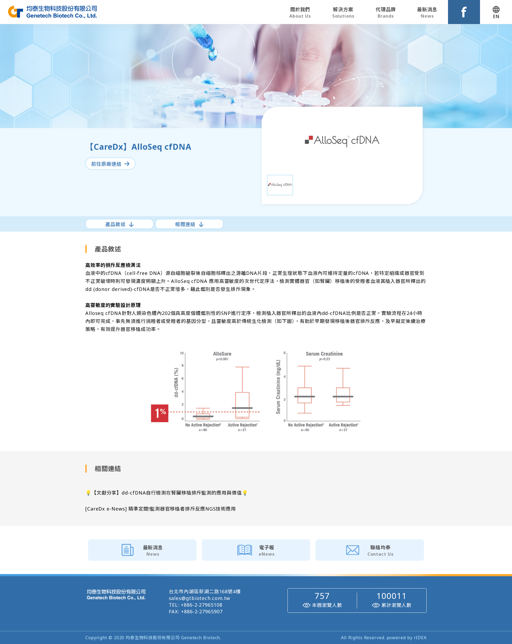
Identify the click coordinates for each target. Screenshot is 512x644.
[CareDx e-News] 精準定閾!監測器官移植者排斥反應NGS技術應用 (160, 508)
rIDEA (420, 638)
